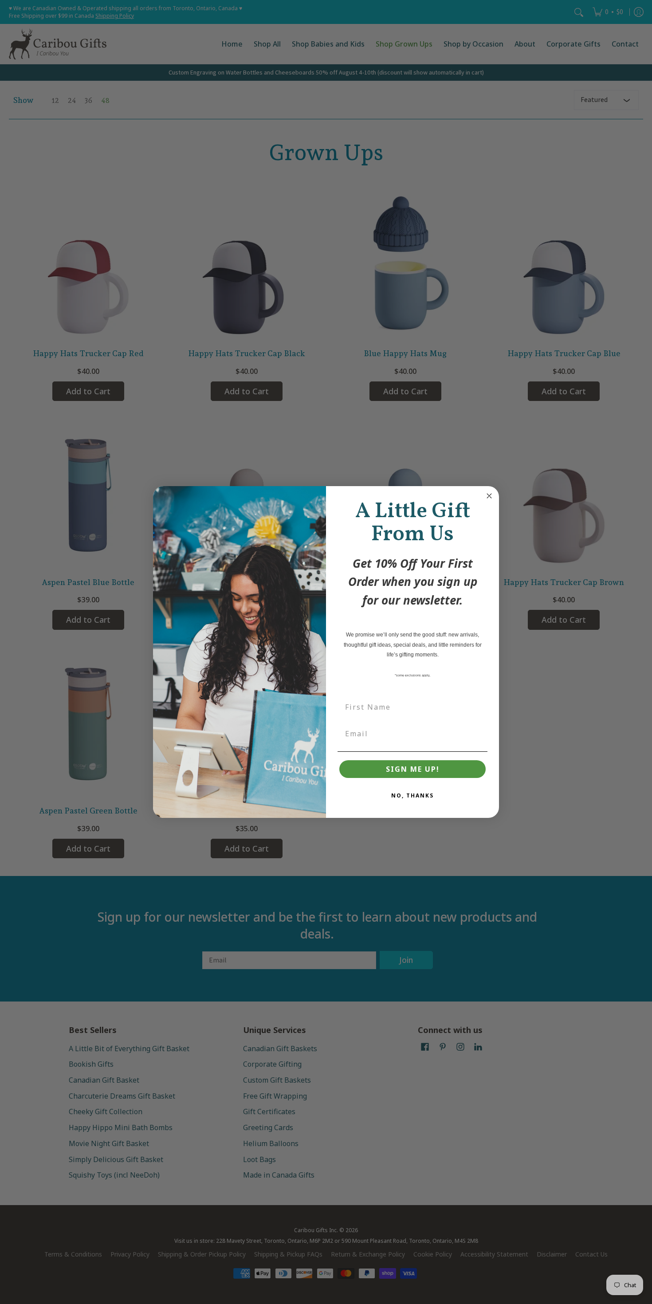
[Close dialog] (489, 496)
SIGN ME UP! (413, 769)
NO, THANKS (412, 795)
